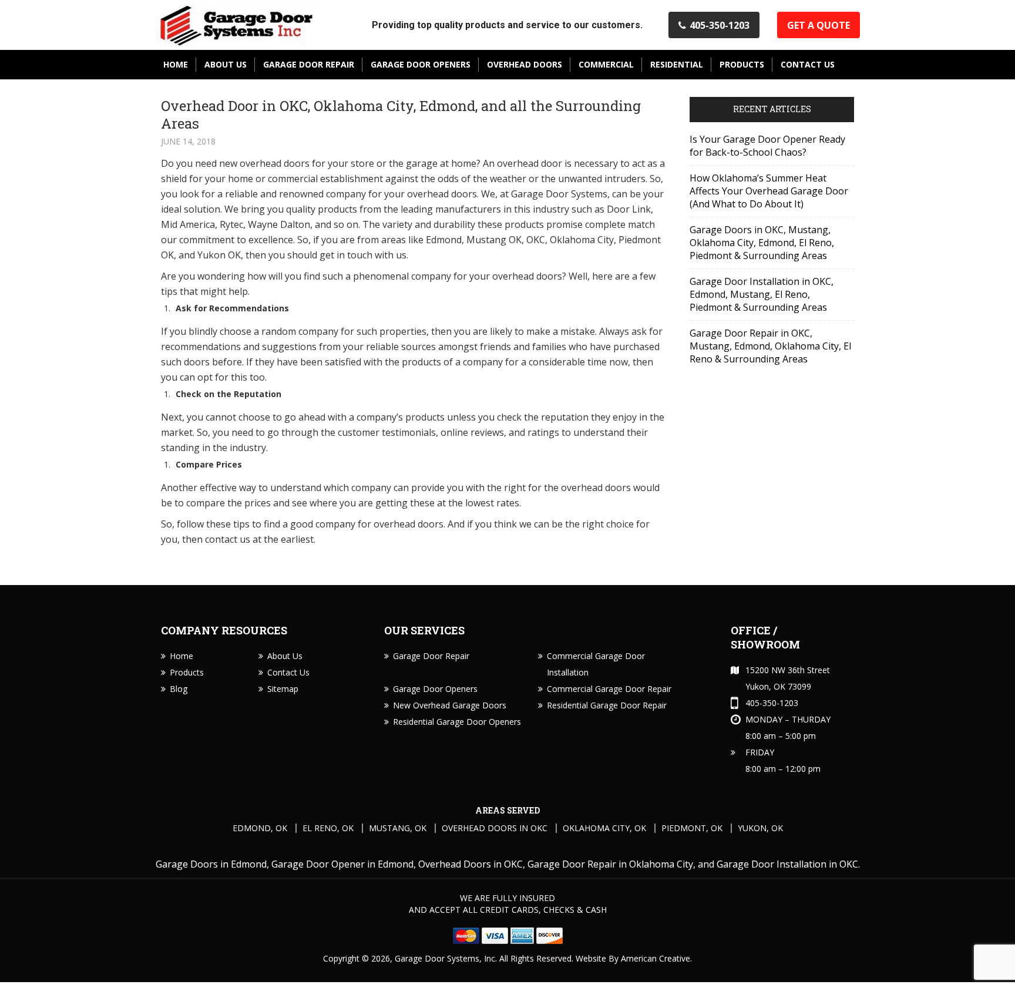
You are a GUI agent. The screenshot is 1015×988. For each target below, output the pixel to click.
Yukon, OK (760, 828)
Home (181, 655)
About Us (285, 655)
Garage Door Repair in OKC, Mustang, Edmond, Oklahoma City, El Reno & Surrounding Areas (770, 346)
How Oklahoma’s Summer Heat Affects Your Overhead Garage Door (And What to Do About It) (769, 191)
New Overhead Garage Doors (449, 705)
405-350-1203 (720, 25)
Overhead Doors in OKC (494, 828)
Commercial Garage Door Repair (609, 688)
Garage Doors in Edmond (211, 864)
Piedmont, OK (691, 828)
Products (187, 672)
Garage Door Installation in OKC (787, 864)
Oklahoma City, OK (604, 828)
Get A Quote (818, 25)
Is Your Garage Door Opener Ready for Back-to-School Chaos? (767, 146)
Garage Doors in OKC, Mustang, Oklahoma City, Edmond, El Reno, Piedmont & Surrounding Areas (762, 242)
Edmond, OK (260, 828)
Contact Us (288, 672)
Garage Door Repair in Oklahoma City (610, 864)
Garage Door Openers (435, 688)
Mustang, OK (397, 828)
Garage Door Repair (431, 655)
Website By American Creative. (634, 958)
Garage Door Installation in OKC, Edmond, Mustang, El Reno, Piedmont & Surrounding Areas (761, 294)
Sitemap (282, 688)
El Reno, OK (328, 828)
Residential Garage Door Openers (457, 721)
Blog (178, 688)
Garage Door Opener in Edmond (342, 864)
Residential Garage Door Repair (607, 705)
